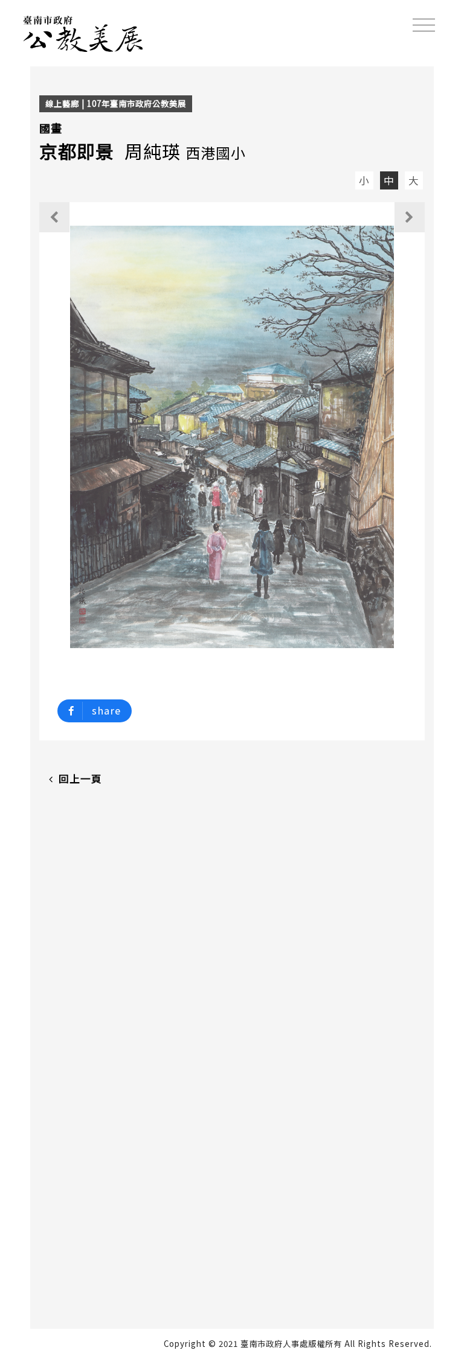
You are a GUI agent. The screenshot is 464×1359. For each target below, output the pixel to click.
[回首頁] (83, 32)
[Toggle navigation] (424, 25)
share (106, 710)
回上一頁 (80, 778)
